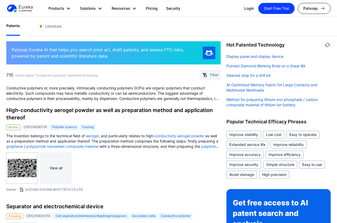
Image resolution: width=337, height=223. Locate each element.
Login (249, 8)
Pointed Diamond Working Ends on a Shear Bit (265, 66)
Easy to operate (302, 134)
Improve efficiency (285, 154)
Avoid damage (241, 174)
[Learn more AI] (209, 53)
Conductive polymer (176, 216)
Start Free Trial (276, 8)
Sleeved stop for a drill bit (248, 75)
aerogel (92, 136)
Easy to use (312, 164)
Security (173, 8)
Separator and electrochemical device (54, 206)
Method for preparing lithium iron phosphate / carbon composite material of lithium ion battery (272, 102)
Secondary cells (144, 216)
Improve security (243, 164)
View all (55, 168)
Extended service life (247, 144)
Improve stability (243, 134)
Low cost (273, 134)
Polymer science (64, 127)
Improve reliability (288, 144)
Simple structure (280, 164)
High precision (274, 174)
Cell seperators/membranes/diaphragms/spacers (91, 216)
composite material (82, 146)
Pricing (152, 8)
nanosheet (56, 146)
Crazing (87, 127)
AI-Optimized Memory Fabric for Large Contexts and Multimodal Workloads (271, 87)
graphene (14, 146)
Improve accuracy (245, 154)
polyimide (209, 146)
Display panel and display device (254, 56)
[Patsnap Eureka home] (19, 8)
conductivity (165, 136)
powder (197, 136)
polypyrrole (36, 146)
